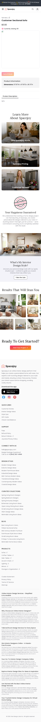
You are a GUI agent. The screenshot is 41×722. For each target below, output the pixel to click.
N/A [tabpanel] (3, 101)
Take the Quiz (20, 277)
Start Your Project (19, 348)
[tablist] (10, 96)
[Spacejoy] (10, 9)
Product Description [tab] (10, 96)
